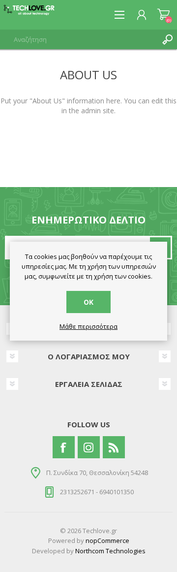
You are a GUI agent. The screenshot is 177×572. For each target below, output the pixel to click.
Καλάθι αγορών (163, 15)
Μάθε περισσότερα (88, 327)
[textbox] (79, 39)
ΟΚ (88, 302)
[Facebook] (64, 447)
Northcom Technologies (110, 550)
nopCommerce (107, 540)
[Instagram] (89, 447)
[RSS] (114, 447)
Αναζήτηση (167, 39)
